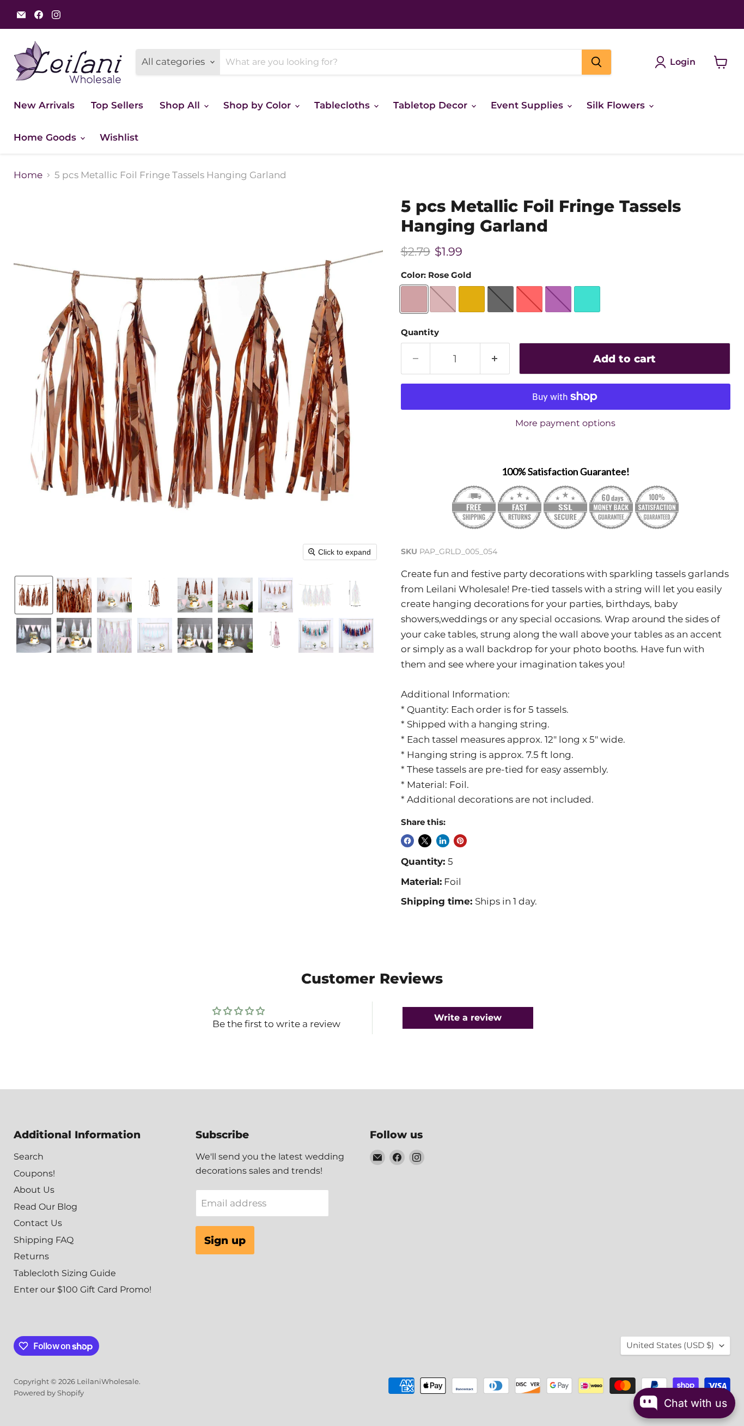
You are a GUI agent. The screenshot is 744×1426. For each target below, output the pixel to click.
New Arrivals (44, 105)
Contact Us (38, 1223)
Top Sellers (117, 105)
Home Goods (46, 137)
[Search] (596, 62)
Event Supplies (528, 105)
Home (28, 175)
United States (670, 1345)
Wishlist (119, 137)
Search (29, 1156)
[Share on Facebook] (407, 840)
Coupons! (34, 1173)
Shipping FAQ (44, 1240)
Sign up (225, 1240)
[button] (33, 595)
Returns (31, 1256)
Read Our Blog (45, 1207)
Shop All (181, 105)
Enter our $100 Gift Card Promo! (82, 1289)
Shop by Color (258, 105)
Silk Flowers (617, 105)
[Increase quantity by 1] (495, 358)
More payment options (565, 423)
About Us (34, 1190)
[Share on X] (424, 840)
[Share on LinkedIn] (442, 840)
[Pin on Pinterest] (460, 840)
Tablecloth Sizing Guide (65, 1273)
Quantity (420, 332)
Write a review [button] (468, 1017)
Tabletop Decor (431, 105)
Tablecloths (343, 105)
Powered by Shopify (49, 1392)
